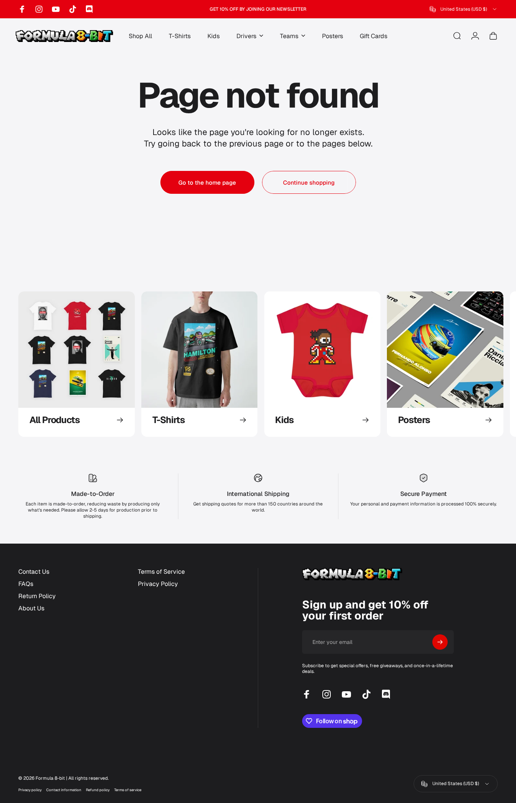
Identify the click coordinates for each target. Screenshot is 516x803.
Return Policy (37, 596)
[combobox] (464, 9)
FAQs (25, 584)
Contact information (63, 789)
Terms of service (127, 789)
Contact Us (33, 572)
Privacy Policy (158, 584)
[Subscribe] (440, 642)
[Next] (476, 364)
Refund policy (98, 789)
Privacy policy (30, 789)
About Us (31, 608)
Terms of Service (161, 572)
